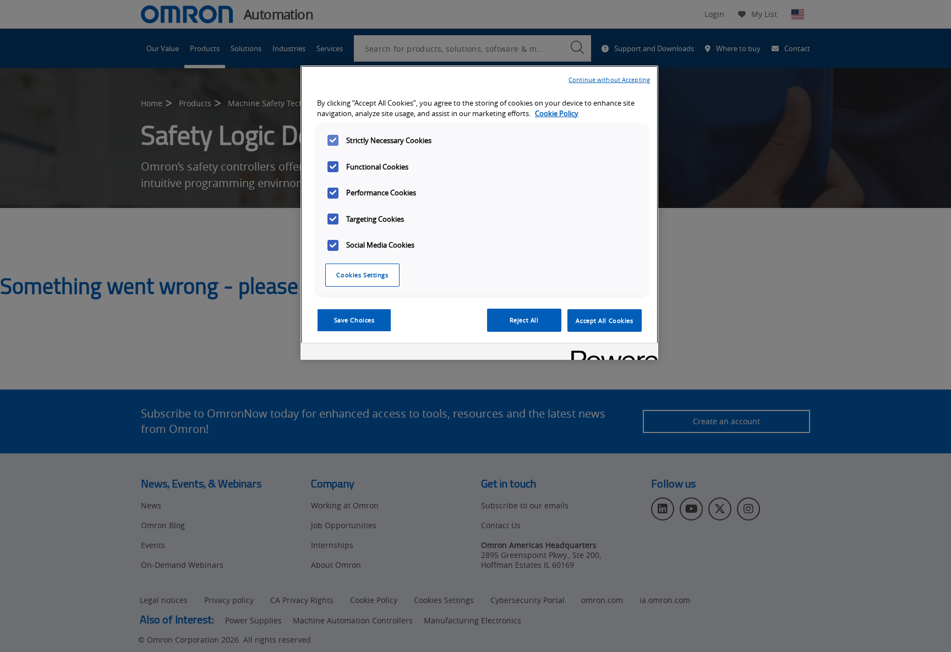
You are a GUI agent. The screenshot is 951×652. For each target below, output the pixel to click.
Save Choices (354, 320)
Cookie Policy (556, 113)
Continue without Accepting (609, 79)
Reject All (524, 320)
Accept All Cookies (604, 320)
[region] (479, 212)
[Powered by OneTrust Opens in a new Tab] (611, 353)
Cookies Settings (362, 275)
